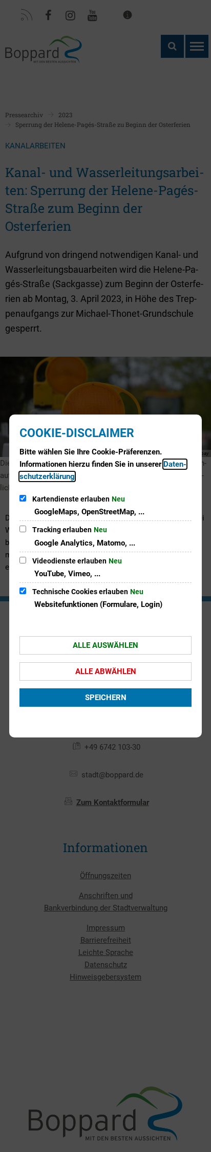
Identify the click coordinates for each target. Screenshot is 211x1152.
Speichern (105, 697)
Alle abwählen (105, 671)
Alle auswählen (105, 645)
